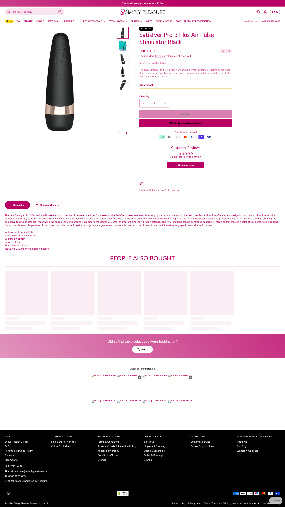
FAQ (7, 446)
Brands (135, 21)
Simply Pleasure (21, 503)
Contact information (249, 503)
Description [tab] (19, 205)
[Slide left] (119, 133)
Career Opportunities (202, 446)
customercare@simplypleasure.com (28, 471)
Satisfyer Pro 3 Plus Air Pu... (165, 190)
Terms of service (212, 503)
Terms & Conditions (108, 441)
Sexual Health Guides (16, 441)
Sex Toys (53, 21)
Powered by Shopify (40, 503)
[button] (258, 12)
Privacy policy (195, 503)
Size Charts (11, 459)
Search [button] (144, 349)
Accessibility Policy (108, 450)
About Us (242, 441)
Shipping (160, 55)
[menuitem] (26, 441)
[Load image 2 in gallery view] (123, 46)
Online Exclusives (61, 446)
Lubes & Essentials (91, 21)
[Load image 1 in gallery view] (123, 33)
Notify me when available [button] (187, 123)
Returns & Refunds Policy (19, 450)
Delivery (9, 455)
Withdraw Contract (247, 450)
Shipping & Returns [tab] (49, 205)
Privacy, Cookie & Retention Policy (117, 446)
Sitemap (102, 459)
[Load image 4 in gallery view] (123, 72)
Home (142, 190)
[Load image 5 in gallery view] (123, 85)
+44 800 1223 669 (271, 21)
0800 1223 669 (17, 476)
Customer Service (200, 441)
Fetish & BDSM (116, 21)
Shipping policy (230, 503)
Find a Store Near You (63, 441)
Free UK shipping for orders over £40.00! (142, 3)
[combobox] (30, 11)
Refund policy (179, 503)
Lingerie (69, 21)
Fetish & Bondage (153, 455)
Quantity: (144, 96)
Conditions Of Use (108, 455)
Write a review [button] (186, 165)
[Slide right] (126, 133)
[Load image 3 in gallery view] (123, 59)
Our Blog (242, 446)
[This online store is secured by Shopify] (123, 493)
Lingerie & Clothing (154, 446)
